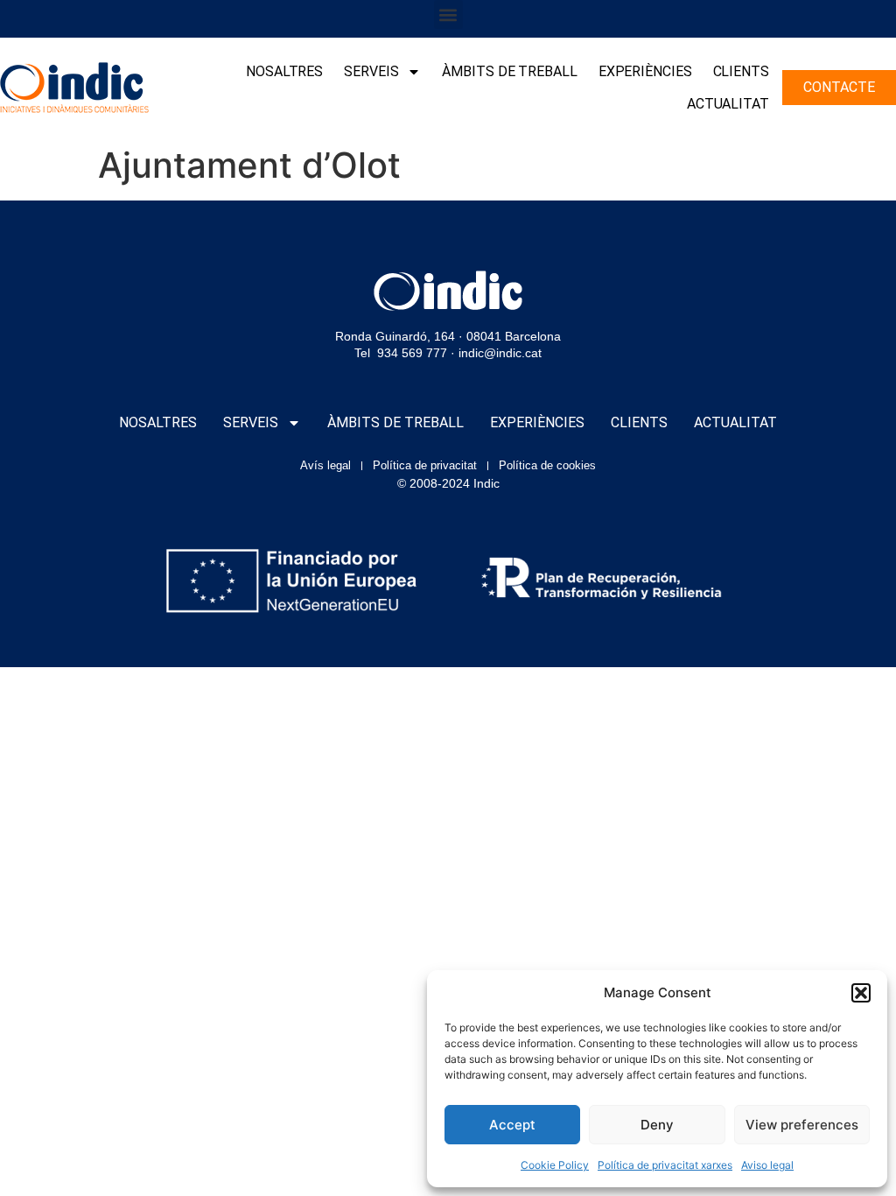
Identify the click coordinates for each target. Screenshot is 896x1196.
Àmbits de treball (509, 71)
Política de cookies (547, 465)
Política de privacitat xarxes (665, 1164)
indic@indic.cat (500, 353)
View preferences (802, 1124)
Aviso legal (767, 1164)
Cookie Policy (555, 1164)
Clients (741, 71)
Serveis (371, 71)
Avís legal (325, 465)
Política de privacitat (425, 465)
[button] (861, 993)
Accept (512, 1124)
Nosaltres (284, 71)
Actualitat (728, 103)
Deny (657, 1124)
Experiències (645, 71)
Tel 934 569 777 (400, 353)
